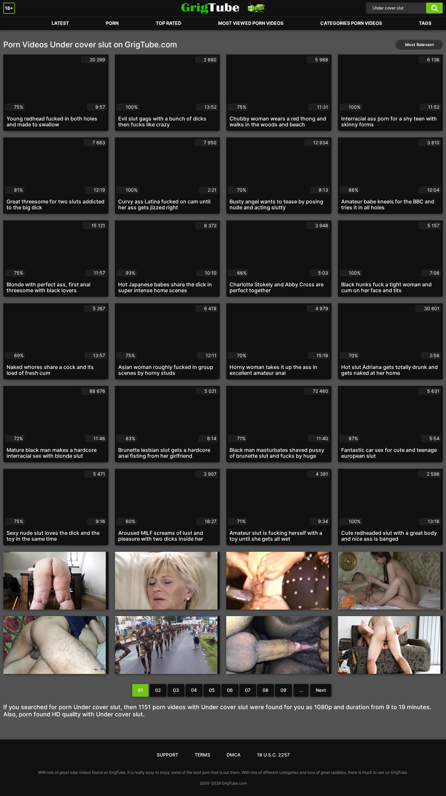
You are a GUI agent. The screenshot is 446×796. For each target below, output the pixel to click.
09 (283, 690)
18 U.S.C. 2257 (273, 754)
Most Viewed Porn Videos (250, 23)
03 (176, 690)
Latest (60, 23)
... (301, 690)
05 (212, 690)
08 (265, 690)
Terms (202, 754)
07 (247, 690)
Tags (425, 23)
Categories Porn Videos (351, 23)
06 (230, 690)
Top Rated (168, 23)
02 (158, 690)
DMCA (234, 754)
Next (321, 690)
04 (194, 690)
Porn (14, 23)
